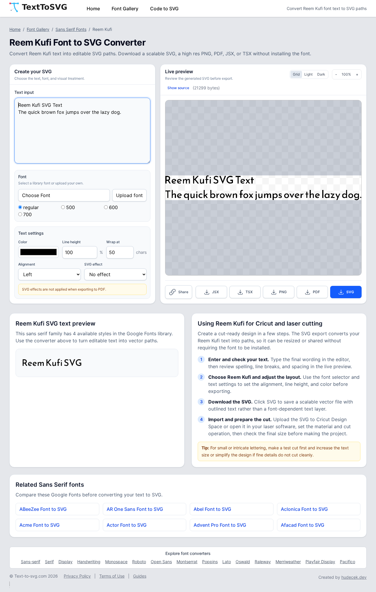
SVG (350, 292)
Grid (296, 74)
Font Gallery (125, 8)
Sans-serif (30, 561)
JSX (215, 292)
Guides (139, 575)
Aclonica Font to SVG (304, 509)
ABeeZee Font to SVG (43, 509)
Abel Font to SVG (212, 509)
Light (308, 74)
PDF (316, 292)
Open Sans (161, 561)
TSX (249, 292)
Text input (24, 92)
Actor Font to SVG (127, 525)
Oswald (243, 561)
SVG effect (93, 264)
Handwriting (88, 561)
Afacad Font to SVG (302, 525)
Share (183, 292)
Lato (226, 561)
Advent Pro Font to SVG (220, 525)
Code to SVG (164, 8)
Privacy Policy (77, 575)
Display (65, 561)
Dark (321, 74)
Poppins (210, 561)
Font (22, 176)
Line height (71, 242)
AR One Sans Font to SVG (135, 509)
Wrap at (113, 242)
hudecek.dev (354, 577)
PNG (283, 292)
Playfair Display (320, 561)
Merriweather (288, 561)
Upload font (129, 195)
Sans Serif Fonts (71, 29)
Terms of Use (112, 575)
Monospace (116, 561)
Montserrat (187, 561)
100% (346, 74)
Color (22, 242)
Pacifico (347, 561)
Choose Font (36, 195)
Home (93, 8)
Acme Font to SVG (39, 525)
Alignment (26, 264)
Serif (49, 561)
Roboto (139, 561)
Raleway (263, 561)
